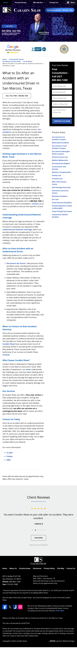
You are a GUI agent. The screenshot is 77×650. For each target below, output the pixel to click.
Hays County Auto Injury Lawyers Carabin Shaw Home (22, 10)
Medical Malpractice (60, 160)
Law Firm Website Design (61, 641)
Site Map (60, 568)
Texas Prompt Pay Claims (62, 211)
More (73, 2)
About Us (13, 568)
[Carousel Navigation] (38, 530)
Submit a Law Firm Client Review (39, 545)
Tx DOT (10, 453)
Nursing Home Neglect (61, 163)
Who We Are (38, 2)
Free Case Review (60, 65)
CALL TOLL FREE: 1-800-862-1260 (17, 96)
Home (5, 2)
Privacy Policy (49, 568)
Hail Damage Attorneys (61, 187)
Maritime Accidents (59, 196)
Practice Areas (20, 2)
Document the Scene (16, 263)
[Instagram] (20, 607)
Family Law (56, 175)
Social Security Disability (62, 202)
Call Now (9, 26)
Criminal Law (57, 179)
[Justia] (15, 607)
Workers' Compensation (61, 172)
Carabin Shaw (9, 344)
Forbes (10, 456)
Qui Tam (55, 199)
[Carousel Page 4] (41, 530)
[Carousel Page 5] (44, 530)
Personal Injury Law (60, 157)
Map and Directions (40, 576)
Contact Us (53, 2)
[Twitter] (10, 607)
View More (38, 538)
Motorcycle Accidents (60, 143)
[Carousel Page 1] (32, 530)
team (28, 369)
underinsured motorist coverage (17, 229)
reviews (6, 355)
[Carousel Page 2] (35, 530)
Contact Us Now (62, 121)
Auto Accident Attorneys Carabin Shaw (17, 597)
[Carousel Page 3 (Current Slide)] (38, 530)
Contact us (36, 203)
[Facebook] (5, 607)
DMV (9, 460)
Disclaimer (37, 568)
